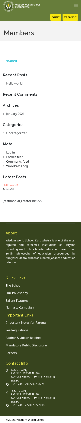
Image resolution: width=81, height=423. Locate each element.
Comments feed (17, 161)
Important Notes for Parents (26, 322)
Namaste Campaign (20, 307)
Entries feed (14, 157)
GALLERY (56, 17)
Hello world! (14, 83)
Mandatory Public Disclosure (26, 345)
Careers (11, 353)
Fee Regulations (17, 330)
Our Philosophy (17, 293)
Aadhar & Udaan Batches (23, 338)
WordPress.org (17, 166)
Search (11, 61)
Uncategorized (16, 133)
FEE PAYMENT (70, 17)
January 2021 (15, 114)
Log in (10, 152)
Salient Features (17, 300)
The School (13, 285)
